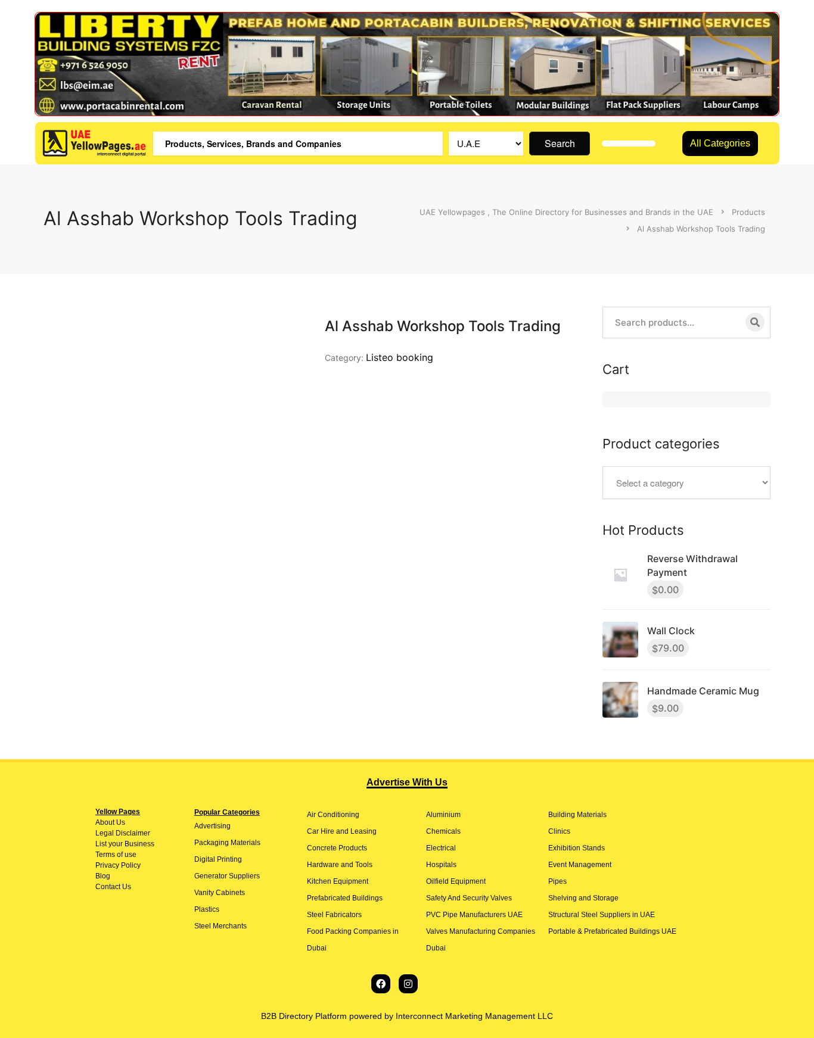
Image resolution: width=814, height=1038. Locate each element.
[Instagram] (408, 983)
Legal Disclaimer (122, 833)
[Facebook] (380, 983)
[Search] (755, 322)
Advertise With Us (407, 782)
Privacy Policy (118, 865)
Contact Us (113, 887)
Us (119, 822)
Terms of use (115, 854)
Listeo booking (399, 357)
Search (560, 143)
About (104, 822)
